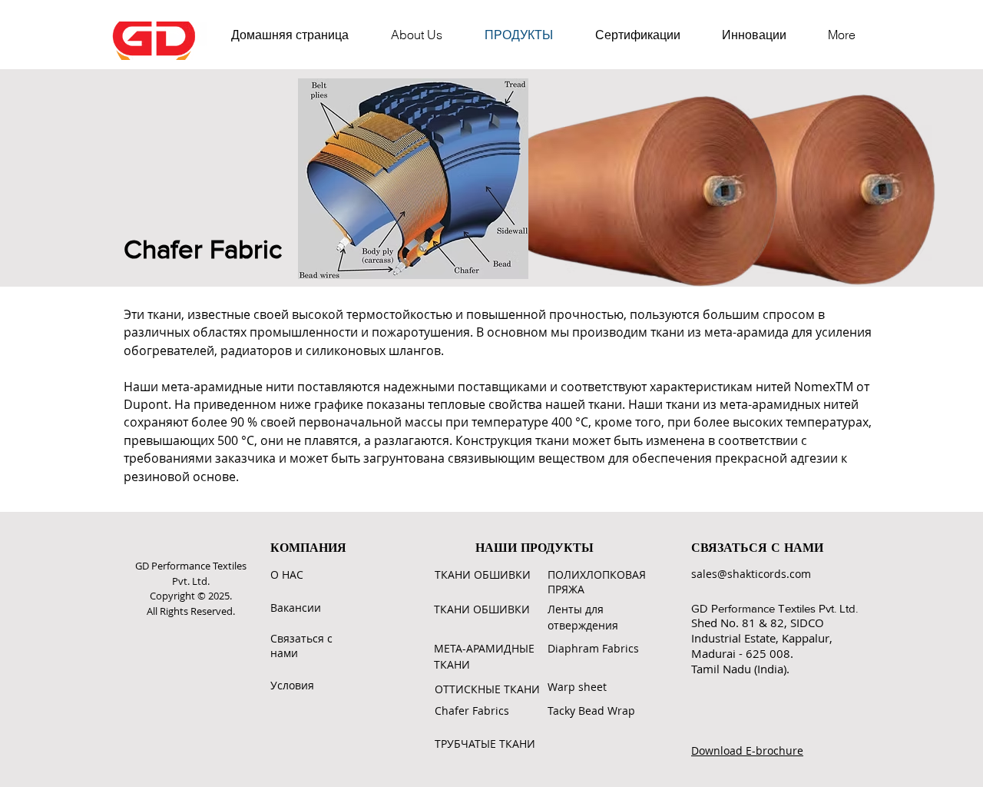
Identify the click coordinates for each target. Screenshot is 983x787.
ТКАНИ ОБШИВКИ (483, 574)
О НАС (286, 574)
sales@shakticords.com (751, 573)
